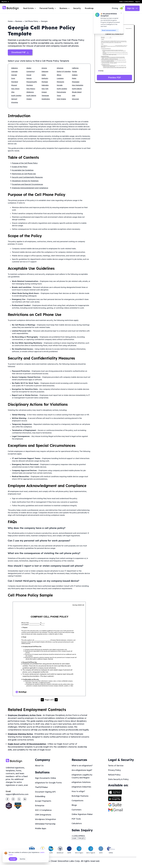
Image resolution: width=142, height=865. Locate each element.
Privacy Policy (114, 770)
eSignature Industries (81, 787)
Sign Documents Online (45, 778)
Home (10, 21)
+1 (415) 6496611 (78, 836)
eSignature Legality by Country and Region (82, 776)
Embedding (40, 796)
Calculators (77, 823)
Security (77, 8)
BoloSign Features (80, 796)
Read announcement (109, 30)
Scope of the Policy (19, 167)
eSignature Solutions (81, 782)
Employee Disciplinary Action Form (24, 715)
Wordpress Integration (45, 819)
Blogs (74, 805)
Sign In (137, 1)
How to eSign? (78, 791)
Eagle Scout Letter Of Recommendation (27, 744)
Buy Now (4, 1)
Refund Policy (114, 775)
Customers (76, 809)
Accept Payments (43, 801)
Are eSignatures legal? (82, 770)
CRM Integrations (43, 814)
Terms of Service (115, 765)
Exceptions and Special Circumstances (27, 184)
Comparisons (77, 800)
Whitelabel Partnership (45, 824)
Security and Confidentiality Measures (27, 177)
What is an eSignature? (82, 765)
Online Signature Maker (82, 814)
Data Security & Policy (118, 779)
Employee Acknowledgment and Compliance (30, 188)
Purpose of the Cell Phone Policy (25, 163)
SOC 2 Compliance (43, 810)
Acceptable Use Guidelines (22, 170)
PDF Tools (76, 819)
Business (18, 21)
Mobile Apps (40, 828)
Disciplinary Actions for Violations (25, 181)
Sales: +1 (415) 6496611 (126, 1)
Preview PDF (114, 77)
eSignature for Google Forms (48, 782)
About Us (39, 765)
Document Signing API (45, 792)
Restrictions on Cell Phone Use (24, 174)
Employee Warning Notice (20, 734)
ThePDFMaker (41, 787)
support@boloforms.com (17, 794)
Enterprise (39, 805)
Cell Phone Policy (31, 21)
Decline (22, 859)
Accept (12, 859)
